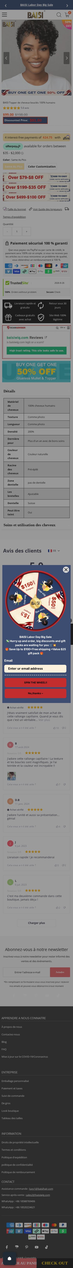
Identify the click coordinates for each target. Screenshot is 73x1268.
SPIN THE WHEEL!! (35, 682)
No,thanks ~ (35, 693)
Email (8, 660)
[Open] (9, 1258)
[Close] (66, 569)
